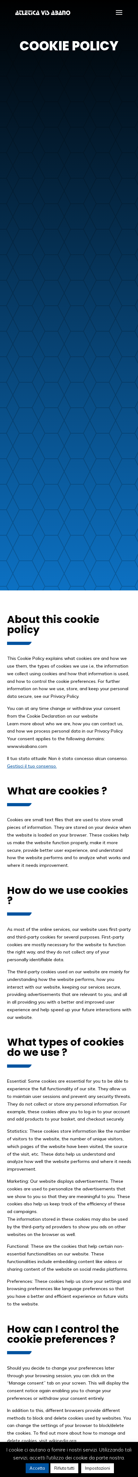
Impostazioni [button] (97, 1468)
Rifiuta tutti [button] (64, 1468)
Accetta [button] (37, 1468)
